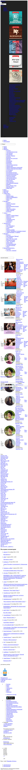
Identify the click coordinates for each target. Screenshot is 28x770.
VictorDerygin (6, 592)
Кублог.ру (3, 1)
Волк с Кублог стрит (11, 185)
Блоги (4, 189)
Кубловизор (12, 93)
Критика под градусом (14, 91)
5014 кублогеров (7, 744)
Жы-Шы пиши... (10, 187)
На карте (26, 281)
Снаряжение (9, 220)
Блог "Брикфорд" (10, 225)
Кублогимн (6, 741)
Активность (9, 688)
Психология (19, 271)
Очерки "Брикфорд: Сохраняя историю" (16, 231)
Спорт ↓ (5, 213)
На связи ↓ (6, 201)
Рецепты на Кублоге (14, 108)
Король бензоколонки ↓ (9, 248)
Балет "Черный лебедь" (9, 617)
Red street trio (6, 554)
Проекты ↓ (6, 149)
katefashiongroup (7, 599)
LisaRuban (5, 652)
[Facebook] (3, 740)
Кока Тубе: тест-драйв (11, 238)
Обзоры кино (12, 99)
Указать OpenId (4, 381)
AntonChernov (6, 658)
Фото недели (12, 113)
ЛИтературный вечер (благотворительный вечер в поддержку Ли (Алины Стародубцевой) (15, 585)
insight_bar (18, 275)
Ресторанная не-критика (15, 106)
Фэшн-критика (13, 114)
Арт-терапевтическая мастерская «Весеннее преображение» (20, 339)
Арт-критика (12, 86)
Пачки (7, 200)
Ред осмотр (12, 104)
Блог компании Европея (12, 183)
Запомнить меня (6, 389)
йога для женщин (19, 419)
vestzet (5, 581)
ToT (4, 642)
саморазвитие (19, 328)
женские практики (18, 265)
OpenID (2, 383)
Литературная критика (14, 97)
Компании (6, 190)
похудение (19, 283)
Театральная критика (14, 110)
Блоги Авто (9, 198)
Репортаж (8, 205)
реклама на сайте (7, 732)
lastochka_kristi (19, 364)
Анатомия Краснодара (14, 84)
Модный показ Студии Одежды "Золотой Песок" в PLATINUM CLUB (13, 655)
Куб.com (11, 92)
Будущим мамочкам (11, 244)
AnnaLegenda (6, 604)
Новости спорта (10, 216)
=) (3, 756)
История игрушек (10, 240)
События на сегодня (11, 694)
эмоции (17, 347)
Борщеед (8, 184)
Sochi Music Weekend (8, 622)
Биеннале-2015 (7, 660)
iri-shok (5, 620)
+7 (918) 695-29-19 (7, 730)
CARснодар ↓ (6, 193)
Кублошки (11, 95)
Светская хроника (13, 109)
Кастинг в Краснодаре (8, 649)
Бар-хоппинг (12, 87)
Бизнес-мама (9, 242)
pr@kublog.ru (6, 738)
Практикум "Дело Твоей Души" (11, 590)
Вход (12, 389)
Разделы (8, 684)
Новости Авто (9, 196)
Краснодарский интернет (12, 206)
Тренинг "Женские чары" (20, 439)
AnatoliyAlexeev (7, 637)
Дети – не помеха (10, 241)
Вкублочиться (6, 766)
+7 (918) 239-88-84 (7, 723)
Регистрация (6, 141)
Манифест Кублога (11, 761)
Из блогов (8, 211)
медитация (18, 299)
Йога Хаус (25, 358)
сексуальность (19, 269)
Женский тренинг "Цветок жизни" (20, 354)
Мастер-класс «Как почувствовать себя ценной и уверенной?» (19, 324)
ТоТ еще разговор (13, 112)
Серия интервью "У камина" (13, 232)
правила (5, 726)
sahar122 (5, 552)
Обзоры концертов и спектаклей (17, 100)
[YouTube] (6, 740)
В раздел (8, 150)
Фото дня (5, 192)
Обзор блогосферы (11, 209)
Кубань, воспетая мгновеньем (10, 644)
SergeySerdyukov (7, 631)
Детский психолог (10, 245)
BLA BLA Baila (7, 612)
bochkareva (6, 561)
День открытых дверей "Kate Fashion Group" (14, 601)
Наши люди (9, 188)
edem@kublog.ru (7, 725)
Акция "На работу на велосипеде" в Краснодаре (15, 564)
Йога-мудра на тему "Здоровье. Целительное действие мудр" (19, 368)
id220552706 (6, 647)
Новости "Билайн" (11, 203)
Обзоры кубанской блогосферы (17, 101)
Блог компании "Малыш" (12, 236)
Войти (20, 383)
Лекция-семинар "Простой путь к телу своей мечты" (20, 279)
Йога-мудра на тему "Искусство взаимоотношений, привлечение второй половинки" (20, 411)
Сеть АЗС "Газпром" (11, 250)
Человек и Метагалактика (9, 639)
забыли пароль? (4, 387)
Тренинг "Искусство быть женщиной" (20, 426)
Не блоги (8, 700)
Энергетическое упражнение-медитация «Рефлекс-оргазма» (20, 295)
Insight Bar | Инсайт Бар (26, 267)
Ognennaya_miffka (7, 568)
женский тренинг (18, 268)
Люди (7, 686)
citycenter (5, 573)
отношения (18, 313)
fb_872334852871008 (8, 625)
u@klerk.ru (6, 731)
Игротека (11, 90)
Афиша (5, 148)
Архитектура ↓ (7, 223)
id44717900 (6, 610)
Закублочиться (7, 764)
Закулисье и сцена (7, 559)
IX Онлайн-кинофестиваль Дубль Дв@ (13, 570)
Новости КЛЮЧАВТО (11, 197)
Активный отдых (10, 219)
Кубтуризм (12, 96)
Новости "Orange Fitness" (12, 215)
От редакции (12, 103)
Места (7, 690)
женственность (19, 263)
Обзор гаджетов (10, 210)
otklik (4, 557)
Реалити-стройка (10, 229)
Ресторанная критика (14, 105)
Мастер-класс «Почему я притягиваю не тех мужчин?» (19, 310)
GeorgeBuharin (6, 615)
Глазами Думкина (13, 88)
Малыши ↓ (6, 233)
